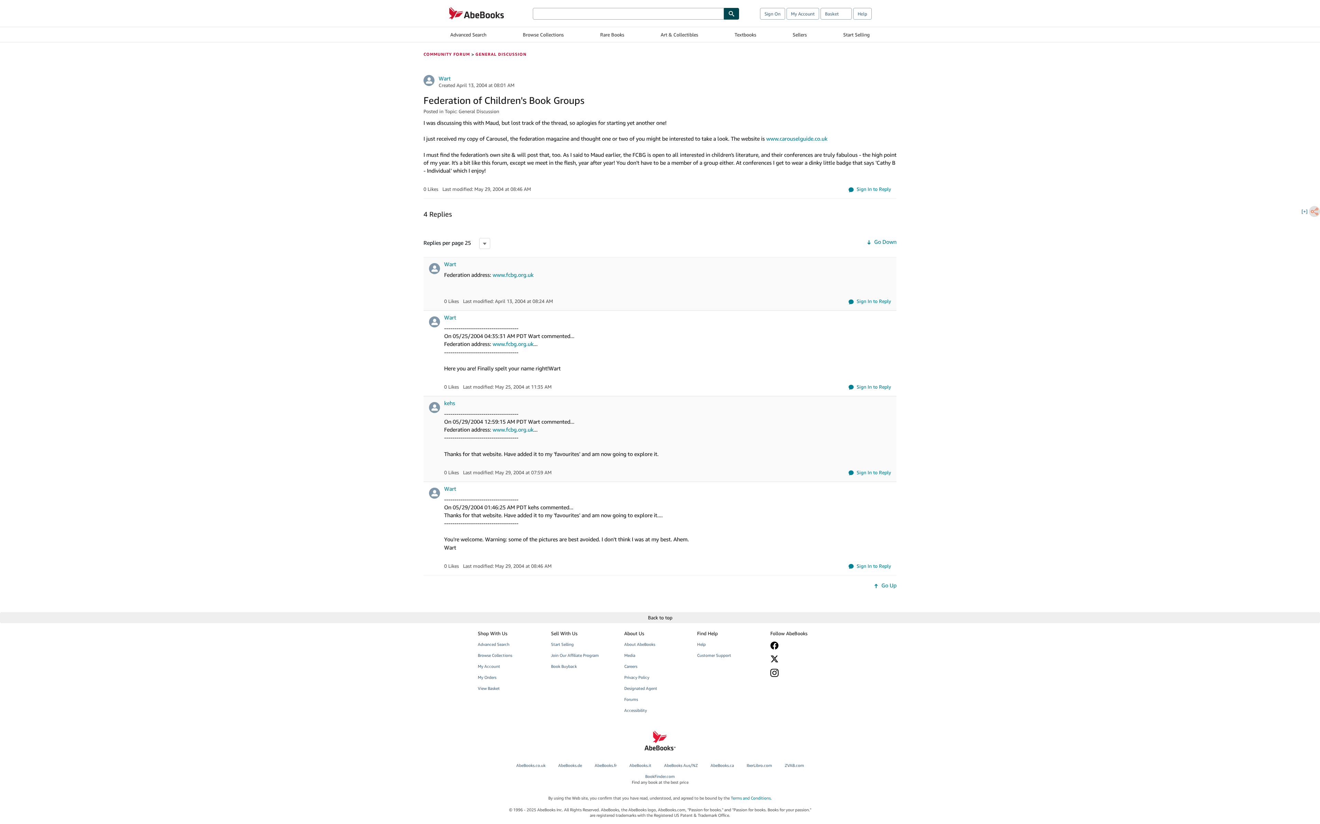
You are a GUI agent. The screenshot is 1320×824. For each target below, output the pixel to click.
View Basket (489, 688)
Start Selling (856, 34)
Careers (630, 666)
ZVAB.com (794, 765)
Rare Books (612, 34)
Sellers (800, 34)
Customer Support (714, 655)
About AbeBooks (639, 644)
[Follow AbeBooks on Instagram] (802, 672)
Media (629, 655)
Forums (631, 699)
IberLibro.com (759, 765)
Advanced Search (468, 34)
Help (862, 14)
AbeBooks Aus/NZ (681, 765)
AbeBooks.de (570, 765)
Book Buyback (564, 666)
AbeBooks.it (640, 765)
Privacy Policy (636, 677)
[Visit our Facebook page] (802, 645)
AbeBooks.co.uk (531, 765)
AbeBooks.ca (722, 765)
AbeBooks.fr (606, 765)
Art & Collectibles (679, 34)
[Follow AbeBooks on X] (802, 659)
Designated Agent (640, 688)
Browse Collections (543, 34)
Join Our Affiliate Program (575, 655)
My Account (803, 14)
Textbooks (745, 34)
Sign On (772, 14)
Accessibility (635, 710)
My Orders (487, 677)
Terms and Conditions (751, 798)
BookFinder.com (660, 779)
